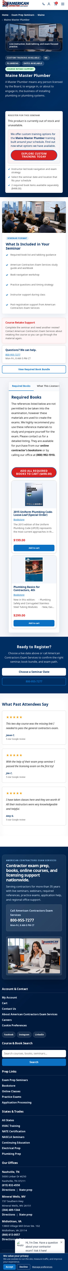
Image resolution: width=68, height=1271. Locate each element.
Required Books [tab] (21, 385)
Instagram (24, 1034)
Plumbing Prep (11, 1154)
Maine (41, 14)
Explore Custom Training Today (34, 155)
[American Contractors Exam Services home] (15, 4)
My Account (9, 997)
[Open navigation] (62, 4)
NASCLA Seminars (13, 1137)
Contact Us (9, 1009)
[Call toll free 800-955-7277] (43, 4)
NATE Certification (13, 1131)
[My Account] (48, 4)
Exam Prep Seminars (23, 14)
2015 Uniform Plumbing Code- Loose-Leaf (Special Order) (33, 513)
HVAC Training (11, 1126)
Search (34, 1062)
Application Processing (17, 1102)
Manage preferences (42, 1267)
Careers (7, 1020)
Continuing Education (16, 1142)
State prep (25, 1190)
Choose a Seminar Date (34, 672)
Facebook (8, 1034)
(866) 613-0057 (11, 1234)
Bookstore (19, 519)
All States (8, 1120)
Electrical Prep (11, 1148)
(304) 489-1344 (11, 1210)
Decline (23, 1266)
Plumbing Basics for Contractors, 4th (27, 588)
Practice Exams (11, 1097)
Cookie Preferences (14, 1025)
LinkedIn (39, 1034)
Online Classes (11, 1091)
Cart (4, 1003)
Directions (8, 1190)
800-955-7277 (12, 354)
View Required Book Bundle (34, 369)
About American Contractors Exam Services (29, 1014)
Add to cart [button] (34, 548)
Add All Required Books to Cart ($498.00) (34, 472)
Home (5, 14)
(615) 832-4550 (11, 1185)
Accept (9, 1266)
